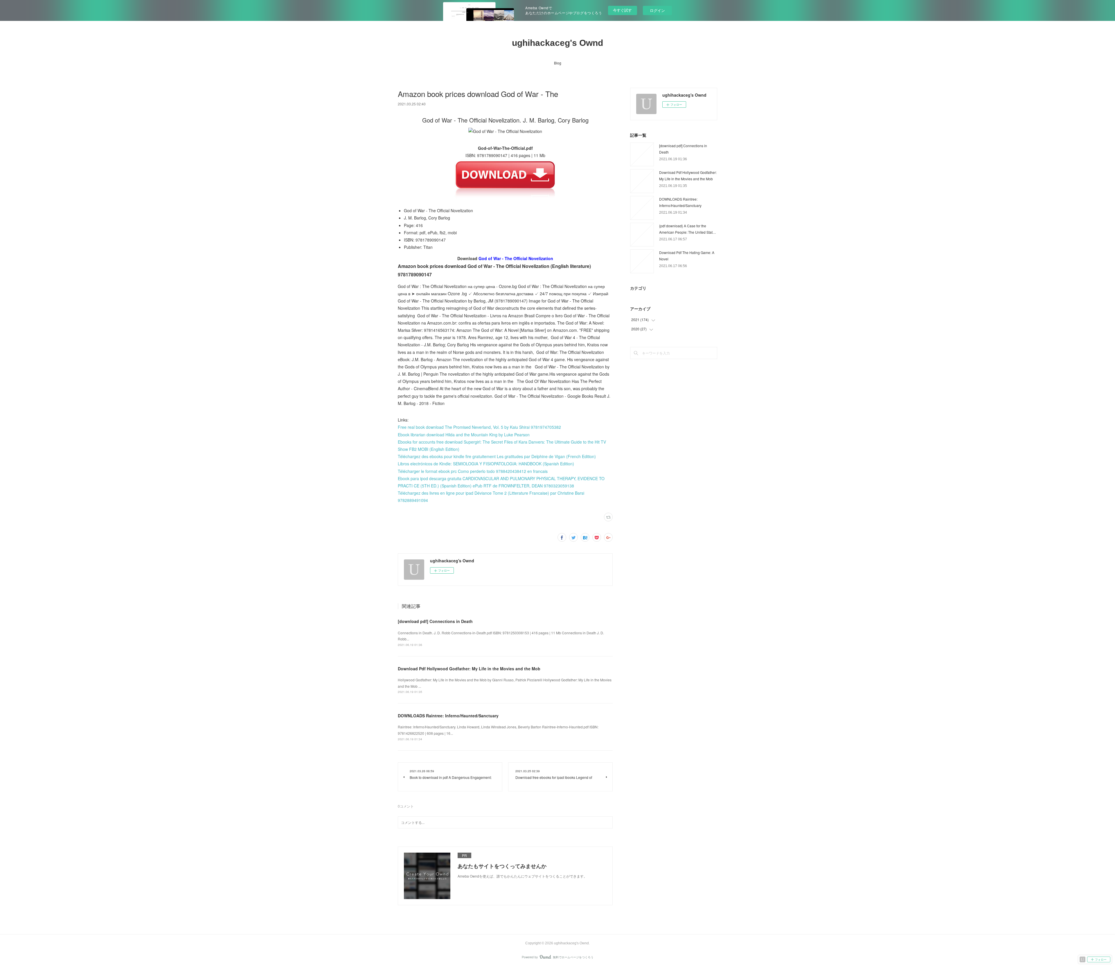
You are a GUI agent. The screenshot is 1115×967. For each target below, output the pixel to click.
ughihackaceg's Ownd (557, 43)
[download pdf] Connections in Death (435, 621)
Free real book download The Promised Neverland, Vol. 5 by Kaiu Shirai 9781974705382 (479, 427)
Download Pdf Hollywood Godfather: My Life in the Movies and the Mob (469, 668)
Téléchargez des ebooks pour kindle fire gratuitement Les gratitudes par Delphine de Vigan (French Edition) (497, 456)
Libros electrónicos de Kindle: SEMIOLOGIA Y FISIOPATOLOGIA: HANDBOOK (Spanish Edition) (486, 464)
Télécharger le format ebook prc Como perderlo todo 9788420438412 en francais (473, 471)
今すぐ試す (622, 10)
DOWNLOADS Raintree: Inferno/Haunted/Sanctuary (448, 716)
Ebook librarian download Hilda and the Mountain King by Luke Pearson (464, 434)
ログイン (657, 10)
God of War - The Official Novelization (516, 258)
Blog (557, 62)
